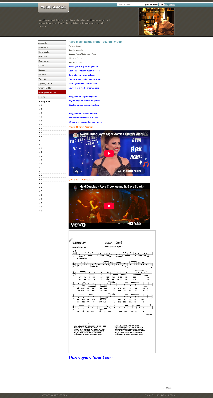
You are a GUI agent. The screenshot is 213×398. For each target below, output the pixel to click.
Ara (161, 4)
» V (40, 203)
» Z (40, 211)
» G (40, 132)
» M (40, 160)
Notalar (41, 70)
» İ (40, 144)
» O (40, 168)
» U (40, 195)
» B (40, 109)
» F (40, 129)
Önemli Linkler (45, 88)
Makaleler (42, 56)
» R (40, 179)
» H (40, 136)
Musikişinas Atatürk (47, 92)
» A (40, 105)
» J (40, 148)
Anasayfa (42, 43)
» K (40, 152)
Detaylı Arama (169, 5)
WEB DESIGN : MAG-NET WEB (54, 395)
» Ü (40, 199)
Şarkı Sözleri (44, 52)
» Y (40, 207)
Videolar (42, 79)
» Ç (40, 117)
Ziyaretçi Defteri (45, 83)
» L (40, 156)
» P (40, 176)
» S (40, 183)
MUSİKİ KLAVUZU (53, 7)
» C (40, 113)
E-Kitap (41, 65)
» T (40, 191)
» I (40, 140)
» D (40, 121)
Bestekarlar (43, 61)
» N (40, 164)
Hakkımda (43, 47)
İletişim (41, 97)
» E (40, 125)
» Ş (40, 187)
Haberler (42, 74)
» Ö (40, 172)
